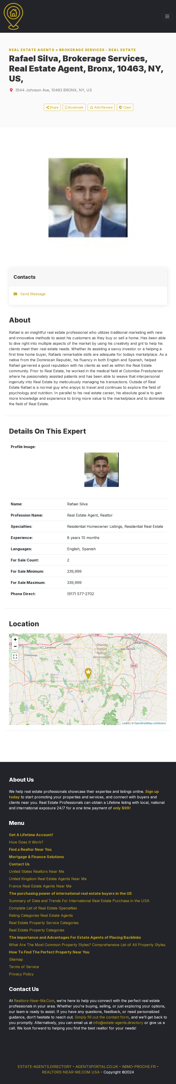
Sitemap (16, 959)
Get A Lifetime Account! (31, 834)
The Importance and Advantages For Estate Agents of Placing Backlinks (75, 937)
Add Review (103, 107)
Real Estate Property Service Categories (44, 922)
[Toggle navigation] (167, 16)
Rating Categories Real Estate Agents (41, 915)
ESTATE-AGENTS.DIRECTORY (45, 1066)
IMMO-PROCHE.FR (139, 1066)
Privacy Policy (21, 974)
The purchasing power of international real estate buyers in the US (70, 893)
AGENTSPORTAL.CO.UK (96, 1066)
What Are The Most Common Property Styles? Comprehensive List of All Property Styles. (87, 944)
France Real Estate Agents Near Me (40, 886)
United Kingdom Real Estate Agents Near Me (48, 878)
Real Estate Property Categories (36, 930)
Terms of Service (24, 966)
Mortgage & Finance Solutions (36, 856)
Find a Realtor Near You (30, 849)
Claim (126, 107)
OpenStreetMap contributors (150, 723)
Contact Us (19, 864)
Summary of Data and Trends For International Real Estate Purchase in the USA (79, 900)
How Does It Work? (26, 842)
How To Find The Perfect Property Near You (49, 952)
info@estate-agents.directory (118, 1022)
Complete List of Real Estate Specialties (43, 908)
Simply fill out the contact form (102, 1017)
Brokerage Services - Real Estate (97, 50)
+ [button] (15, 639)
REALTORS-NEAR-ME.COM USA (71, 1072)
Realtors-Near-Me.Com (34, 1000)
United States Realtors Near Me (36, 871)
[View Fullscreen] (15, 656)
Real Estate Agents (31, 50)
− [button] (15, 646)
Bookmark (75, 107)
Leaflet (126, 723)
